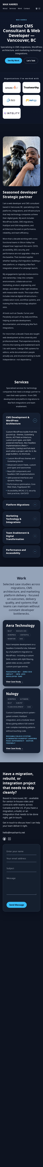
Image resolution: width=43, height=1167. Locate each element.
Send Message (16, 904)
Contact (27, 8)
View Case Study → (14, 681)
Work (20, 8)
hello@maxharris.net (14, 832)
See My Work (13, 60)
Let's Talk (31, 60)
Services (12, 8)
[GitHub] (36, 8)
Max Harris (10, 4)
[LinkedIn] (39, 8)
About (5, 8)
